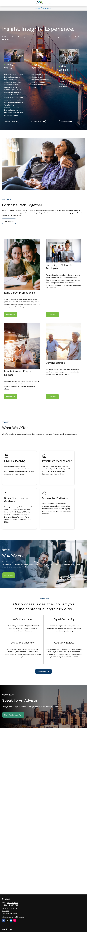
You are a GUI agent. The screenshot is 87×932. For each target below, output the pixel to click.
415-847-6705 (13, 905)
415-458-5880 (12, 903)
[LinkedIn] (11, 920)
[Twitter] (7, 920)
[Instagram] (14, 920)
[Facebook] (3, 920)
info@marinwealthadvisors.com (13, 917)
